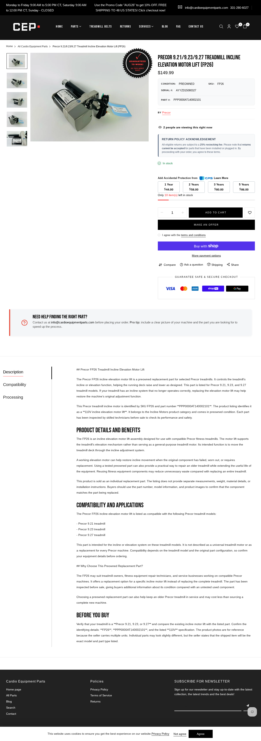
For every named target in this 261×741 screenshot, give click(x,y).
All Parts (11, 695)
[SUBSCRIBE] (247, 706)
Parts (75, 27)
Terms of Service (101, 695)
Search (10, 707)
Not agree (180, 733)
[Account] (229, 27)
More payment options (206, 255)
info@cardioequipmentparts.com (206, 7)
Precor (166, 112)
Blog (165, 27)
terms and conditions (193, 235)
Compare (170, 264)
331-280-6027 (239, 7)
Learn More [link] (221, 178)
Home (59, 27)
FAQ (178, 27)
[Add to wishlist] (250, 212)
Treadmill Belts (101, 27)
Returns (125, 27)
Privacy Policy (99, 689)
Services (145, 27)
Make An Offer (206, 224)
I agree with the (183, 235)
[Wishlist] (237, 27)
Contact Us (196, 27)
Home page (13, 689)
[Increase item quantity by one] (183, 212)
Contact (11, 713)
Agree (201, 733)
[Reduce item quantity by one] (162, 212)
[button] (221, 27)
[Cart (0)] (245, 27)
